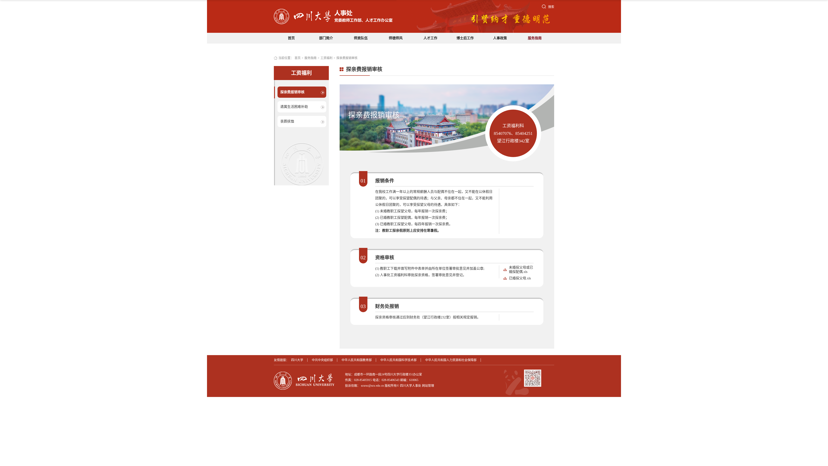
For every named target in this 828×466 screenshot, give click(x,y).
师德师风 (396, 38)
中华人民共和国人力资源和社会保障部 (451, 360)
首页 (291, 38)
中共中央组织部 (322, 360)
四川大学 (297, 360)
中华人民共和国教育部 (357, 360)
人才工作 (430, 38)
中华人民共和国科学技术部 (398, 360)
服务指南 (535, 38)
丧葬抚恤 (287, 121)
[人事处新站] (333, 16)
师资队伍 (361, 38)
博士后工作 (465, 38)
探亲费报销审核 (347, 58)
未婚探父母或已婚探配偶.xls (521, 270)
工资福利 (326, 58)
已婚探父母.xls (520, 278)
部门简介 (326, 38)
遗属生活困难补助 (294, 107)
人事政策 (500, 38)
